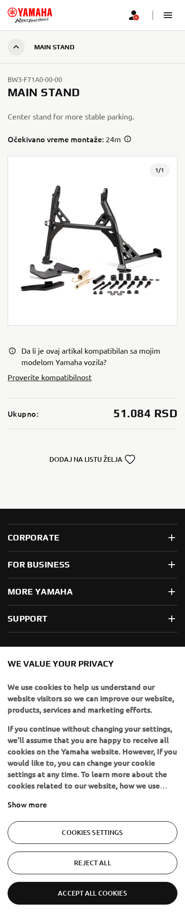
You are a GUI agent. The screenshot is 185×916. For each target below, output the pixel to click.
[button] (167, 15)
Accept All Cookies (92, 893)
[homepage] (30, 15)
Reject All (92, 862)
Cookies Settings (92, 832)
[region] (92, 781)
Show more (27, 804)
